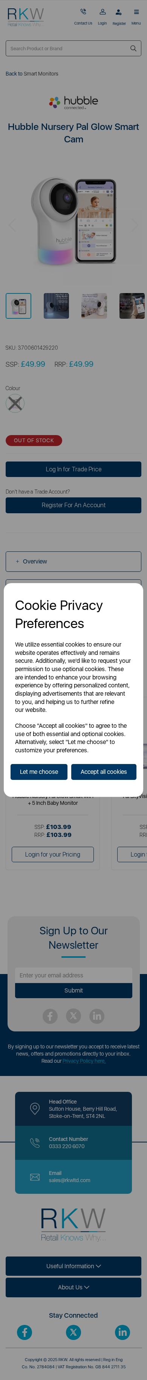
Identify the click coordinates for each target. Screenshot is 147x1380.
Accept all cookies (104, 771)
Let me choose (39, 771)
